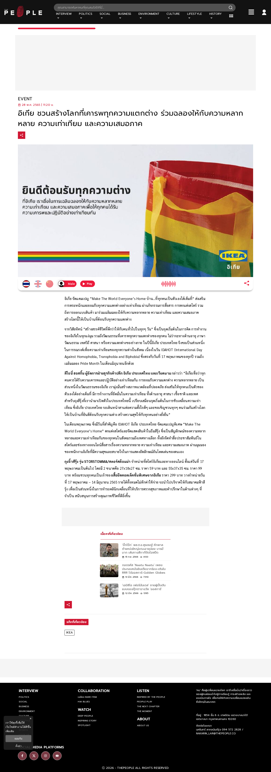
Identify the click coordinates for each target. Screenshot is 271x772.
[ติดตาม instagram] (45, 755)
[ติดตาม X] (33, 755)
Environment (27, 711)
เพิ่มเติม (10, 731)
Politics (24, 697)
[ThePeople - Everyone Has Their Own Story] (23, 16)
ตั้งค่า (18, 745)
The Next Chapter (148, 706)
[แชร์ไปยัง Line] (45, 135)
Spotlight (84, 725)
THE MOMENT (144, 711)
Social (23, 701)
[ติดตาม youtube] (57, 755)
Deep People (85, 716)
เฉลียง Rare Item (87, 697)
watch (84, 709)
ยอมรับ (18, 738)
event (25, 99)
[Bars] (251, 12)
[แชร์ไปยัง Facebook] (29, 135)
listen (143, 691)
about (143, 719)
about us (143, 725)
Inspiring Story (87, 720)
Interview (28, 691)
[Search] (231, 7)
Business (24, 706)
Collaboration (94, 691)
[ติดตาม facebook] (22, 755)
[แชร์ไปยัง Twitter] (37, 135)
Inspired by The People (151, 697)
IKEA (69, 632)
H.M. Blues (84, 701)
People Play (144, 701)
